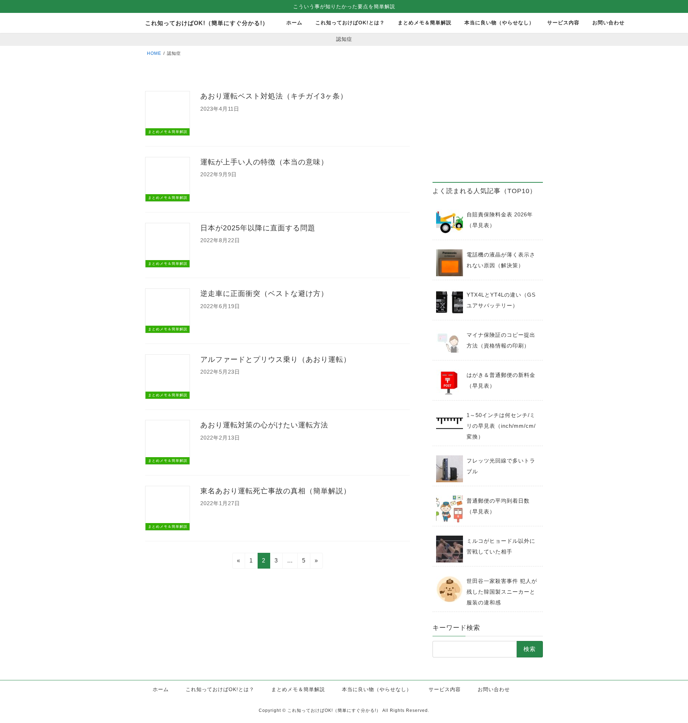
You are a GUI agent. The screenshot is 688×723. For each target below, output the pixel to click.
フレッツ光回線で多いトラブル (501, 466)
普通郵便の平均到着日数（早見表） (498, 506)
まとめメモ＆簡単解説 (298, 689)
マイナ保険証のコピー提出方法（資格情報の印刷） (501, 340)
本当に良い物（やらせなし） (377, 689)
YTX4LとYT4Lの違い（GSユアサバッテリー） (501, 300)
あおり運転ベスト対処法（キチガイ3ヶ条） (274, 96)
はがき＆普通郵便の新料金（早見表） (501, 380)
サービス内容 (445, 689)
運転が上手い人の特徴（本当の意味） (264, 162)
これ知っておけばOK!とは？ (220, 689)
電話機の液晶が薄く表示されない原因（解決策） (501, 260)
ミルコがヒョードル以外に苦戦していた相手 (501, 546)
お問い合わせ (494, 689)
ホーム (161, 689)
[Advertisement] (488, 126)
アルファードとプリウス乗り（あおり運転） (275, 359)
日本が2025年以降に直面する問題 (257, 228)
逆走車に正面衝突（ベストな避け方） (264, 293)
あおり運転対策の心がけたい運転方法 (264, 425)
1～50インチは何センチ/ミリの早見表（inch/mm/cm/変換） (501, 426)
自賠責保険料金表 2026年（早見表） (500, 219)
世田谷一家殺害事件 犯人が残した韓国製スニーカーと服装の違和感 (502, 591)
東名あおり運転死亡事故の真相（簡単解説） (275, 491)
